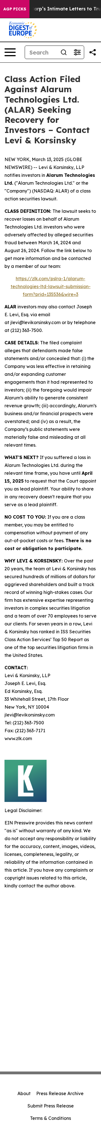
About (24, 1093)
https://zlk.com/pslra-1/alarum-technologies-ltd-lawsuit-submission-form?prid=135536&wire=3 (51, 286)
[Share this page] (93, 52)
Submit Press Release (50, 1106)
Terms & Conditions (50, 1118)
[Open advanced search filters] (77, 52)
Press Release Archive (60, 1093)
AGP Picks (14, 9)
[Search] (63, 52)
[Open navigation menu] (10, 52)
